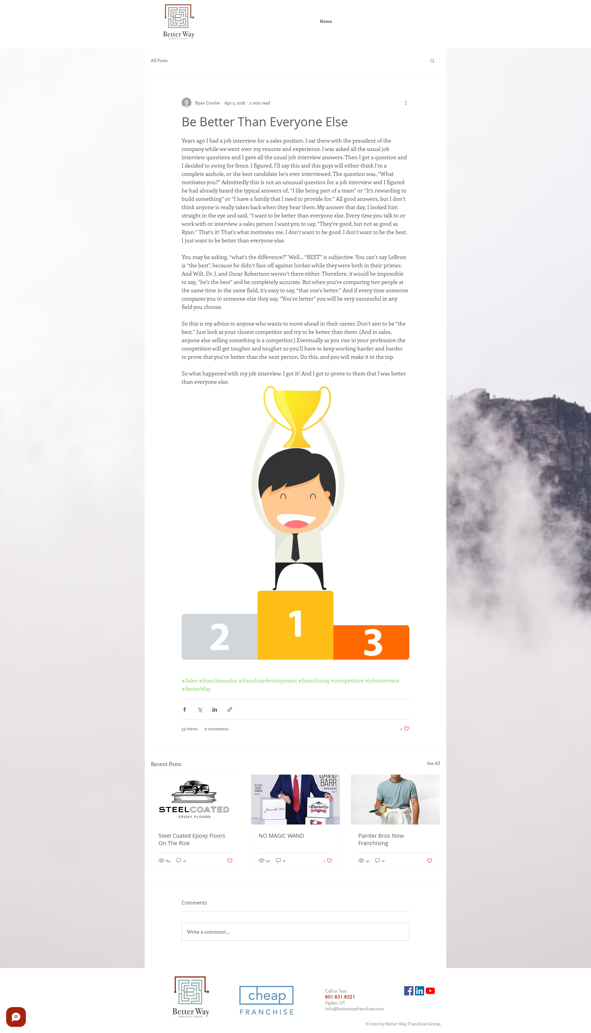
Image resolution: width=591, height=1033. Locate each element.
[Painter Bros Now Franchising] (395, 799)
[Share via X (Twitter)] (200, 709)
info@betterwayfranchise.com (354, 1008)
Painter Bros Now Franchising (381, 839)
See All (433, 763)
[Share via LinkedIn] (215, 709)
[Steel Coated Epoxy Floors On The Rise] (195, 799)
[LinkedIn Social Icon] (419, 990)
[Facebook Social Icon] (408, 990)
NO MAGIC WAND (281, 835)
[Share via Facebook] (184, 709)
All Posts (159, 60)
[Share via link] (230, 709)
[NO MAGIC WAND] (295, 799)
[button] (432, 60)
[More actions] (405, 102)
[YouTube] (430, 990)
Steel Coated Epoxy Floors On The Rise (192, 839)
